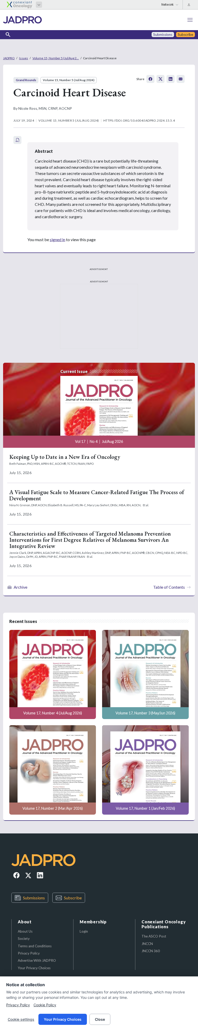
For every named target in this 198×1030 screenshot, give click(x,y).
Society (24, 938)
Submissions (34, 897)
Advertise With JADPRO (37, 960)
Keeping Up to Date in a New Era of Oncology (64, 457)
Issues (23, 58)
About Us (25, 931)
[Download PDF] (17, 140)
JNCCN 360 (151, 951)
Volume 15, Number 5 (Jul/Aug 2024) (68, 80)
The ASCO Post (154, 936)
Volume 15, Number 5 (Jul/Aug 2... (55, 58)
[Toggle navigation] (190, 20)
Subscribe (73, 897)
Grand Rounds (26, 80)
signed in (57, 239)
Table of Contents (169, 587)
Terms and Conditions (35, 946)
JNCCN (147, 944)
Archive (20, 587)
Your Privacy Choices (34, 968)
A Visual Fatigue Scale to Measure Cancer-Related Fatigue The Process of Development (96, 495)
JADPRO (9, 58)
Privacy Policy (29, 953)
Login (84, 931)
